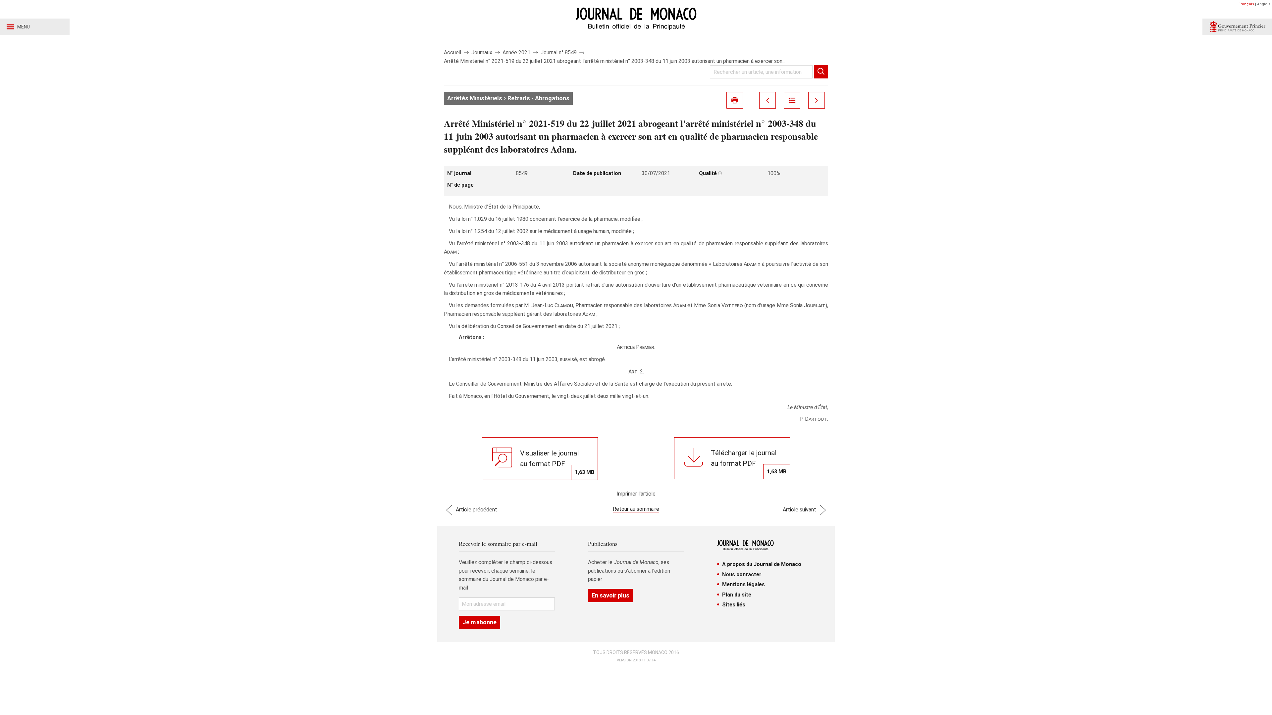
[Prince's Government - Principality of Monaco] (1237, 27)
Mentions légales (743, 584)
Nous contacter (742, 574)
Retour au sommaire (636, 509)
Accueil (453, 52)
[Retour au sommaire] (792, 100)
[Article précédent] (767, 100)
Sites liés (733, 604)
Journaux (482, 52)
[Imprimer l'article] (734, 100)
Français (1246, 4)
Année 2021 (517, 52)
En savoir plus (610, 595)
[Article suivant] (816, 100)
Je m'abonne (479, 622)
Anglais (1263, 4)
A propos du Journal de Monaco (761, 564)
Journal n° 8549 (559, 52)
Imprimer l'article (636, 494)
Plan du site (736, 595)
